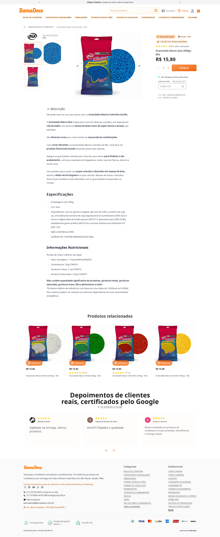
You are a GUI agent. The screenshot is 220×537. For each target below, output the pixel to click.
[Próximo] (180, 2)
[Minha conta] (192, 11)
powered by (188, 530)
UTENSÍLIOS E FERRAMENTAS (136, 492)
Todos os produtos (132, 506)
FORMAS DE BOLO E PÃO (135, 482)
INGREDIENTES (130, 489)
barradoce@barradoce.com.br (39, 502)
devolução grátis (167, 36)
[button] (192, 10)
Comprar (184, 67)
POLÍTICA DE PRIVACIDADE (180, 503)
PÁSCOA (127, 496)
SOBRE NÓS (173, 499)
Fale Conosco (33, 499)
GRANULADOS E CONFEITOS (41, 27)
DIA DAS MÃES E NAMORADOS (137, 503)
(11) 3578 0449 (34, 492)
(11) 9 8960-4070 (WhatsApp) (41, 495)
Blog (171, 510)
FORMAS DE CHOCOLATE (135, 485)
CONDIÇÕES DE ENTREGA (179, 482)
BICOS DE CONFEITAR (133, 471)
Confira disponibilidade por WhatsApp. (76, 484)
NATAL (126, 499)
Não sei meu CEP (178, 81)
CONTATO (172, 478)
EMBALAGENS (130, 478)
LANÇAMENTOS (175, 485)
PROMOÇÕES (174, 492)
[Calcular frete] (183, 86)
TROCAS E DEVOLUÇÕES (179, 506)
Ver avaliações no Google (111, 406)
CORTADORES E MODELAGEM (137, 475)
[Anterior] (40, 2)
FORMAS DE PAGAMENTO (179, 489)
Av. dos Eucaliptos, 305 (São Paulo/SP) (45, 507)
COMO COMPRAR (176, 475)
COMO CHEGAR (175, 471)
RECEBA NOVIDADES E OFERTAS (182, 496)
